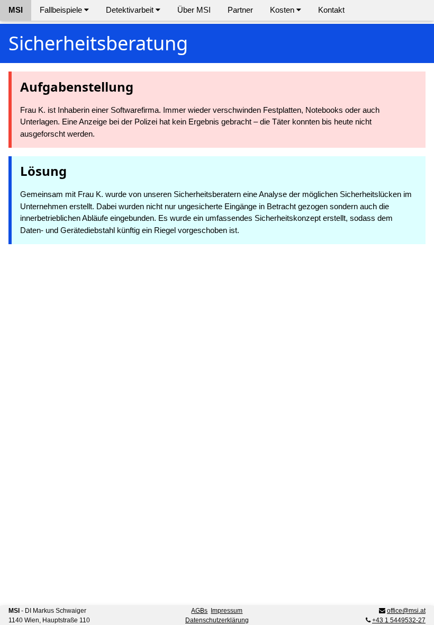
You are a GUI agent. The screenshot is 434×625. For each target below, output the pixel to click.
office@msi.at (406, 610)
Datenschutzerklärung (217, 620)
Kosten (283, 9)
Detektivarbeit (131, 9)
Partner (240, 9)
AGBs (199, 610)
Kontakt (331, 9)
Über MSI (194, 9)
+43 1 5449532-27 (399, 620)
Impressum (226, 610)
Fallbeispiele (62, 9)
